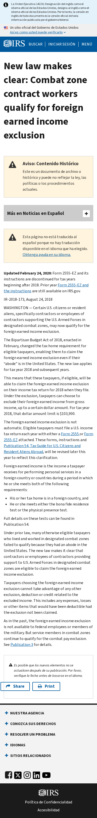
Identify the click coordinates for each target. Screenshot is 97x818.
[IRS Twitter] (18, 774)
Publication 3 (21, 644)
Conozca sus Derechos (33, 723)
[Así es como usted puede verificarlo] (48, 30)
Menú (87, 44)
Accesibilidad (48, 810)
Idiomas (17, 745)
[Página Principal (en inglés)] (14, 42)
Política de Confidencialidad (48, 802)
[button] (61, 44)
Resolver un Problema (32, 734)
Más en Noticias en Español (35, 213)
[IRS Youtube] (46, 774)
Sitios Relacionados (30, 755)
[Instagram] (27, 774)
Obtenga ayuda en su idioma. (47, 254)
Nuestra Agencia (27, 713)
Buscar (36, 44)
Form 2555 (70, 433)
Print (50, 686)
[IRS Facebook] (8, 774)
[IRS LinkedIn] (36, 774)
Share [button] (18, 686)
